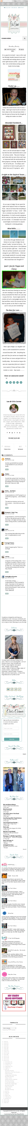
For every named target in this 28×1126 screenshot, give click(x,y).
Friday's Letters (8, 1078)
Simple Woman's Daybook (11, 1079)
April (6, 1094)
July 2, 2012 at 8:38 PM (9, 544)
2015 (5, 1056)
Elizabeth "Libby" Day (11, 512)
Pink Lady (6, 827)
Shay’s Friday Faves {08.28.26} (11, 805)
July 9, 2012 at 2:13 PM (9, 577)
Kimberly (7, 459)
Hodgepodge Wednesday (11, 1075)
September (8, 1066)
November (7, 1063)
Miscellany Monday (9, 1070)
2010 (5, 1101)
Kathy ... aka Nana (10, 491)
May (6, 1092)
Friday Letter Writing (12, 974)
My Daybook (8, 1088)
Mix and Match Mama (9, 804)
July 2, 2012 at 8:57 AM (9, 492)
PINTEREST (21, 7)
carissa (7, 556)
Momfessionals (7, 809)
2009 (5, 1102)
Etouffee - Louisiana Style (13, 875)
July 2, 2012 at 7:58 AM (9, 475)
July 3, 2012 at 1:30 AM (9, 557)
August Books (6, 814)
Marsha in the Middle (9, 831)
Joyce (6, 529)
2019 (5, 1050)
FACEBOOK (14, 7)
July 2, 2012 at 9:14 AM (9, 513)
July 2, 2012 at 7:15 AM (9, 460)
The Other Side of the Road (11, 813)
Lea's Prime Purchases (12, 888)
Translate (13, 1030)
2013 (5, 1059)
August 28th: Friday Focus (10, 823)
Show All (24, 849)
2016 (5, 1054)
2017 (5, 1053)
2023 (5, 1044)
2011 (5, 1099)
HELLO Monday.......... (12, 864)
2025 (5, 1041)
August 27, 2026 (7, 841)
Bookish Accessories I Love (10, 846)
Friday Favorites (7, 810)
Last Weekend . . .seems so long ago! (12, 837)
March (6, 1095)
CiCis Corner (16, 1111)
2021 (5, 1047)
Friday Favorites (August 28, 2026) (12, 828)
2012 (5, 1060)
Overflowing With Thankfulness (12, 818)
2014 (5, 1057)
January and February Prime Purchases (15, 961)
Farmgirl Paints (9, 543)
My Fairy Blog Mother (18, 1114)
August (7, 1067)
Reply (7, 469)
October (7, 1064)
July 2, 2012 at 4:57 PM (9, 530)
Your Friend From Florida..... (11, 822)
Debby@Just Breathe (11, 576)
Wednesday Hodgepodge (11, 1083)
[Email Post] (6, 378)
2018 (5, 1051)
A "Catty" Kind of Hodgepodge (14, 938)
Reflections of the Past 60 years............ (13, 1072)
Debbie (7, 474)
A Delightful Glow (8, 845)
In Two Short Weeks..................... (12, 1082)
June (6, 1091)
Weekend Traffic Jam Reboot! (10, 832)
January (7, 1098)
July (6, 1069)
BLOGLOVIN (7, 7)
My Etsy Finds (10, 913)
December (7, 1062)
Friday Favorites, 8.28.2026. (10, 819)
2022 (5, 1046)
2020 (5, 1048)
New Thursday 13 (8, 840)
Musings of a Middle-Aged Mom (12, 836)
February (7, 1097)
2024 (5, 1043)
